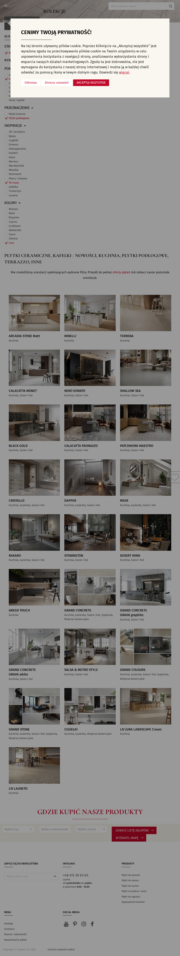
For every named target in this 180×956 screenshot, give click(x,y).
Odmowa (31, 82)
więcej (124, 72)
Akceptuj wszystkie (91, 82)
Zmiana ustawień (57, 82)
